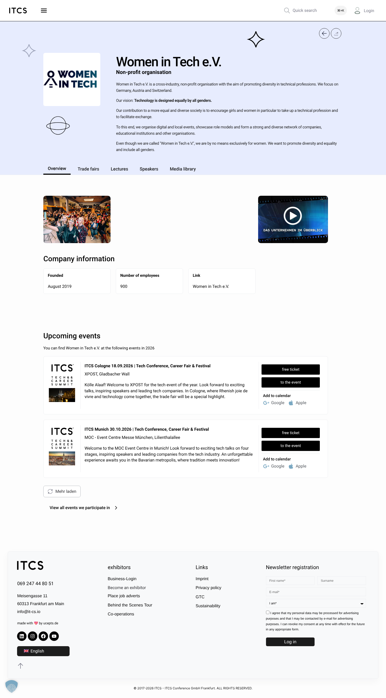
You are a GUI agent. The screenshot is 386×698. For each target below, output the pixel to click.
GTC (200, 597)
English (36, 651)
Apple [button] (301, 402)
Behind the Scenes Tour (130, 605)
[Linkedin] (22, 636)
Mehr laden (65, 491)
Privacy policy (208, 588)
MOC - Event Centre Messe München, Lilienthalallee (132, 437)
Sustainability (208, 606)
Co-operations (121, 614)
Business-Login (122, 579)
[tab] (57, 167)
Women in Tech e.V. (211, 286)
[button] (336, 33)
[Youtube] (54, 636)
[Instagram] (32, 636)
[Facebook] (43, 636)
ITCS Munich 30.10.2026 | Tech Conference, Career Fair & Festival (147, 429)
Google (277, 402)
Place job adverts (124, 596)
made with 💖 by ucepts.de (37, 623)
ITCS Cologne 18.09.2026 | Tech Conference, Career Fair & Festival (148, 365)
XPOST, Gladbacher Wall (107, 373)
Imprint (202, 579)
